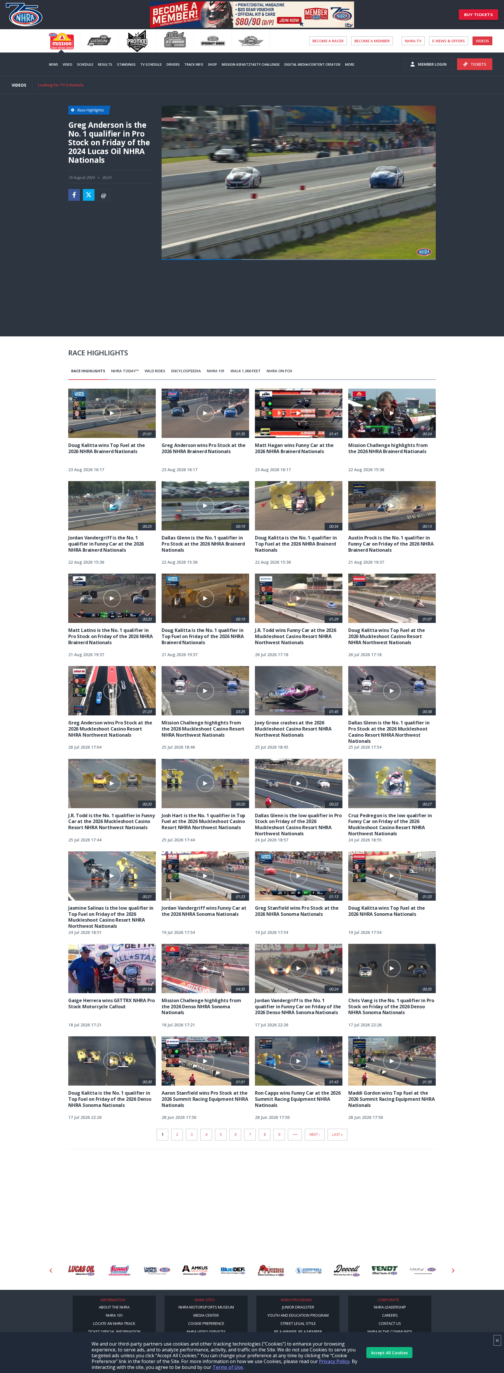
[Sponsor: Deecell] (305, 1270)
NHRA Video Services (206, 1331)
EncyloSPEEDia (186, 370)
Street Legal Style (298, 1323)
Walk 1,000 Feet (245, 370)
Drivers (173, 64)
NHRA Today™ (125, 370)
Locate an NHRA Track (114, 1323)
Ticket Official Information (114, 1331)
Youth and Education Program (298, 1315)
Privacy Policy (334, 1361)
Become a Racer (328, 40)
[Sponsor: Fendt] (343, 1270)
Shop (212, 64)
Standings (126, 64)
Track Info (193, 64)
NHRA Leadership (390, 1307)
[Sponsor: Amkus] (154, 1270)
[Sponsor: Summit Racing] (78, 1270)
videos (482, 40)
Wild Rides (155, 370)
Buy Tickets (478, 14)
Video (67, 64)
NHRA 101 (216, 370)
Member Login (432, 64)
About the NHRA (114, 1307)
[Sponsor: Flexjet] (381, 1270)
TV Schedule (151, 64)
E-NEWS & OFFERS (448, 40)
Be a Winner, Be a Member (298, 1331)
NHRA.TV (413, 40)
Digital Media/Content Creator (312, 64)
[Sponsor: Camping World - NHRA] (116, 1270)
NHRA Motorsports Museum (206, 1307)
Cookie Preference (206, 1323)
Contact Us (390, 1323)
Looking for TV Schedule (60, 85)
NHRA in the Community (390, 1331)
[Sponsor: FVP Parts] (419, 1270)
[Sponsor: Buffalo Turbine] (229, 1270)
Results (105, 64)
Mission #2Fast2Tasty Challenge (251, 64)
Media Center (206, 1315)
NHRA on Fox (279, 370)
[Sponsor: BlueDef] (191, 1270)
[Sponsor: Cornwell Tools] (267, 1270)
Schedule (85, 64)
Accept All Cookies (389, 1352)
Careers (390, 1315)
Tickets (478, 64)
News (53, 64)
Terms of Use (228, 1367)
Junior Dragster (298, 1307)
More (349, 64)
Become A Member (372, 40)
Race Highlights (88, 370)
